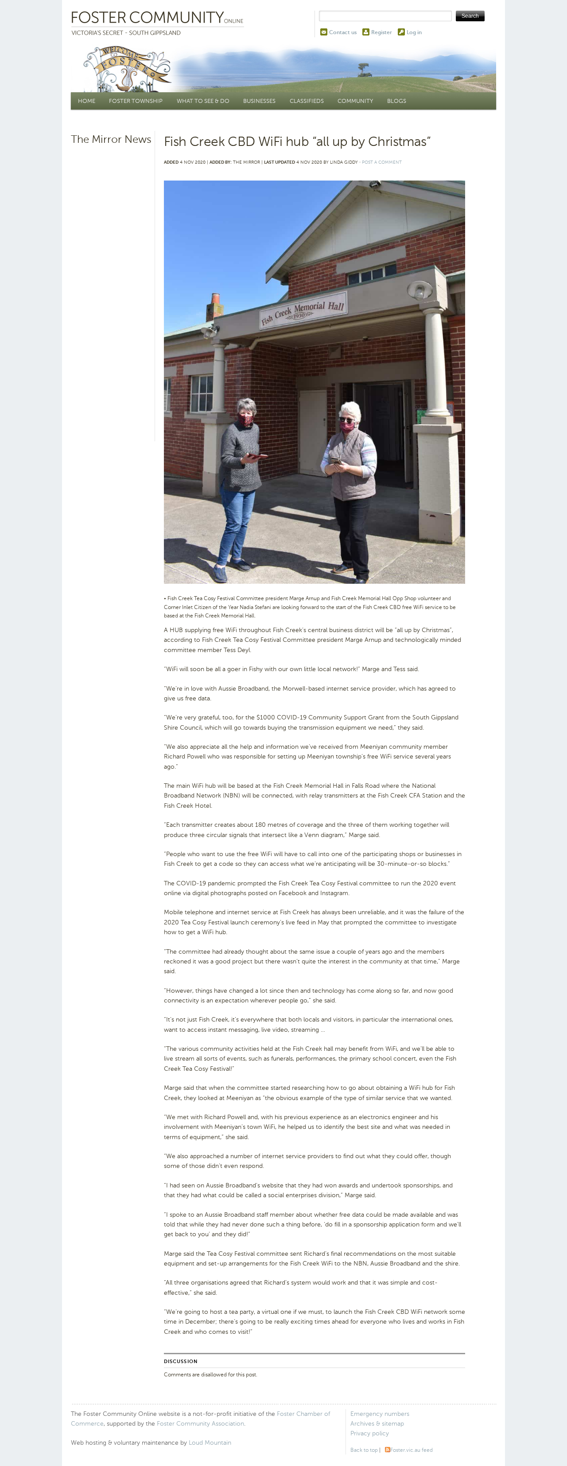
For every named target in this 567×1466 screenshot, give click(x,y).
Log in (414, 32)
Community (355, 101)
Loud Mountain (210, 1442)
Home (86, 101)
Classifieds (307, 101)
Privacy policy (369, 1433)
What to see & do (203, 101)
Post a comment (382, 162)
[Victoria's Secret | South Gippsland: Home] (159, 24)
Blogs (396, 101)
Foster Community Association (200, 1423)
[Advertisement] (111, 286)
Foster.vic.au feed (411, 1450)
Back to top (364, 1450)
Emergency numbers (379, 1414)
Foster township (136, 101)
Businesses (259, 101)
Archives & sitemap (377, 1423)
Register (381, 32)
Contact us (343, 32)
